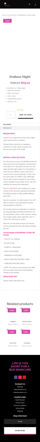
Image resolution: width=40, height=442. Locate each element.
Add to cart (26, 115)
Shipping (20, 411)
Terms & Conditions (20, 405)
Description (7, 124)
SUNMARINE (21, 15)
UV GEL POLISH (12, 15)
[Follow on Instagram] (20, 377)
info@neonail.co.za (20, 389)
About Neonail (20, 400)
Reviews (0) (7, 128)
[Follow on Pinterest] (24, 377)
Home (4, 15)
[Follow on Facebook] (15, 377)
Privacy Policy (20, 402)
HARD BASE (13, 188)
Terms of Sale (20, 408)
